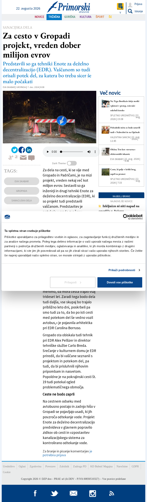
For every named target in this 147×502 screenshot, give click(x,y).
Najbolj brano (121, 196)
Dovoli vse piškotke (120, 282)
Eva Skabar (9, 87)
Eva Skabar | (117, 159)
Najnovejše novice (121, 201)
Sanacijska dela (17, 27)
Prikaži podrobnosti (122, 270)
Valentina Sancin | (120, 137)
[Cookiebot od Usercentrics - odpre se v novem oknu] (126, 217)
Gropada (21, 87)
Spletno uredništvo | (122, 115)
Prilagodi (71, 282)
